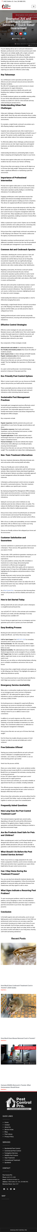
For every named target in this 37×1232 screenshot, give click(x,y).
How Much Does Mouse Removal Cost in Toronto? (18, 1038)
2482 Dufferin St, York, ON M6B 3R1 (18, 1181)
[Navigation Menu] (34, 6)
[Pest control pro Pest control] (6, 6)
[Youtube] (20, 33)
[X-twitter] (16, 33)
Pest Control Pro (8, 590)
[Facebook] (12, 33)
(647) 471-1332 (21, 639)
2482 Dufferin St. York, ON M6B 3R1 (14, 1)
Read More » (4, 990)
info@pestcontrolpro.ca (13, 1179)
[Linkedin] (25, 33)
